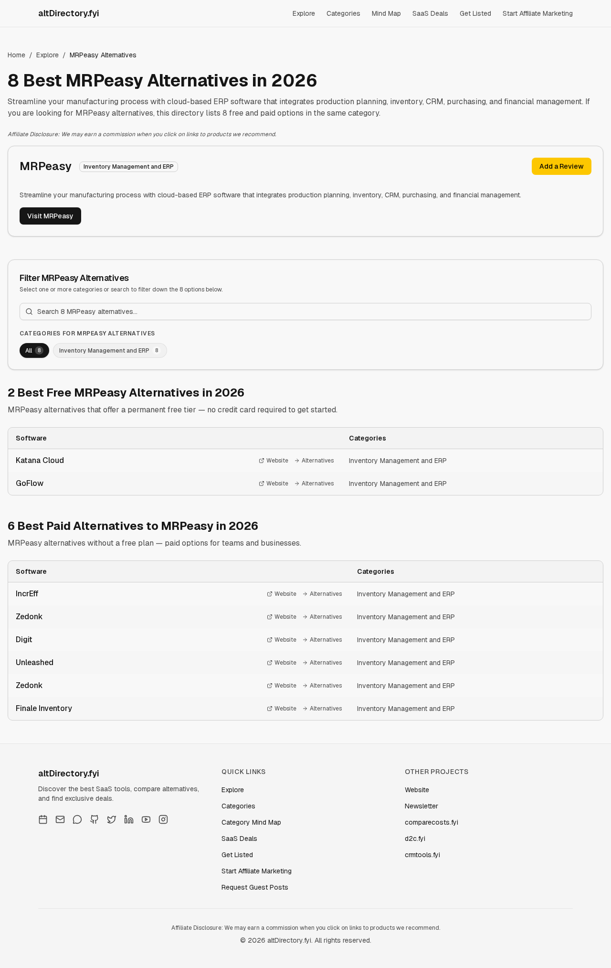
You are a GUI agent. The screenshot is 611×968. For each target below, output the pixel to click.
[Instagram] (163, 819)
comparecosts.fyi (431, 822)
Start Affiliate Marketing (538, 13)
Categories (343, 13)
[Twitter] (111, 819)
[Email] (60, 819)
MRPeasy (46, 166)
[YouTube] (146, 819)
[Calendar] (43, 819)
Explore (304, 13)
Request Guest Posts (254, 887)
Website (277, 460)
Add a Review (561, 166)
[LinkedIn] (129, 819)
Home (16, 55)
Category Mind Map (251, 822)
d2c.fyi (415, 838)
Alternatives (318, 460)
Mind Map (386, 13)
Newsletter (421, 806)
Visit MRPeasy (50, 216)
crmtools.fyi (422, 854)
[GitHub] (94, 819)
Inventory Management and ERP (398, 460)
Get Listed (475, 13)
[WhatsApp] (77, 819)
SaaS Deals (430, 13)
